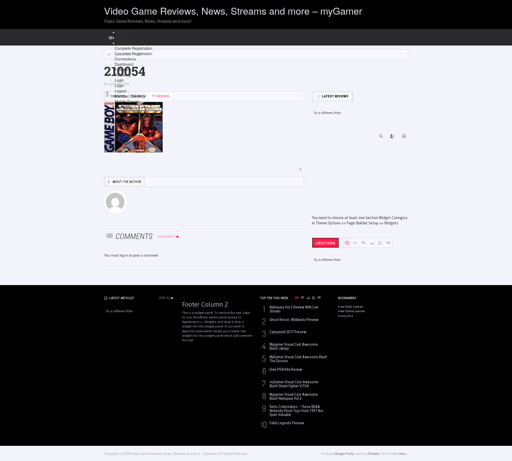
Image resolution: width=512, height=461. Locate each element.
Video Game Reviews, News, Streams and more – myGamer (233, 10)
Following (123, 74)
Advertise (125, 43)
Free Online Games (351, 311)
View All (164, 298)
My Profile (123, 106)
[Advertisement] (360, 170)
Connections (125, 58)
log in (124, 255)
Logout (120, 90)
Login (119, 80)
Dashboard (124, 64)
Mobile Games (127, 101)
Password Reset (128, 112)
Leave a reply (166, 236)
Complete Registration (133, 48)
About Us (125, 32)
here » (403, 453)
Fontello (374, 453)
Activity (123, 37)
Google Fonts (344, 453)
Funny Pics (345, 316)
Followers (123, 69)
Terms (120, 122)
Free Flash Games (350, 306)
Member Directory (130, 96)
